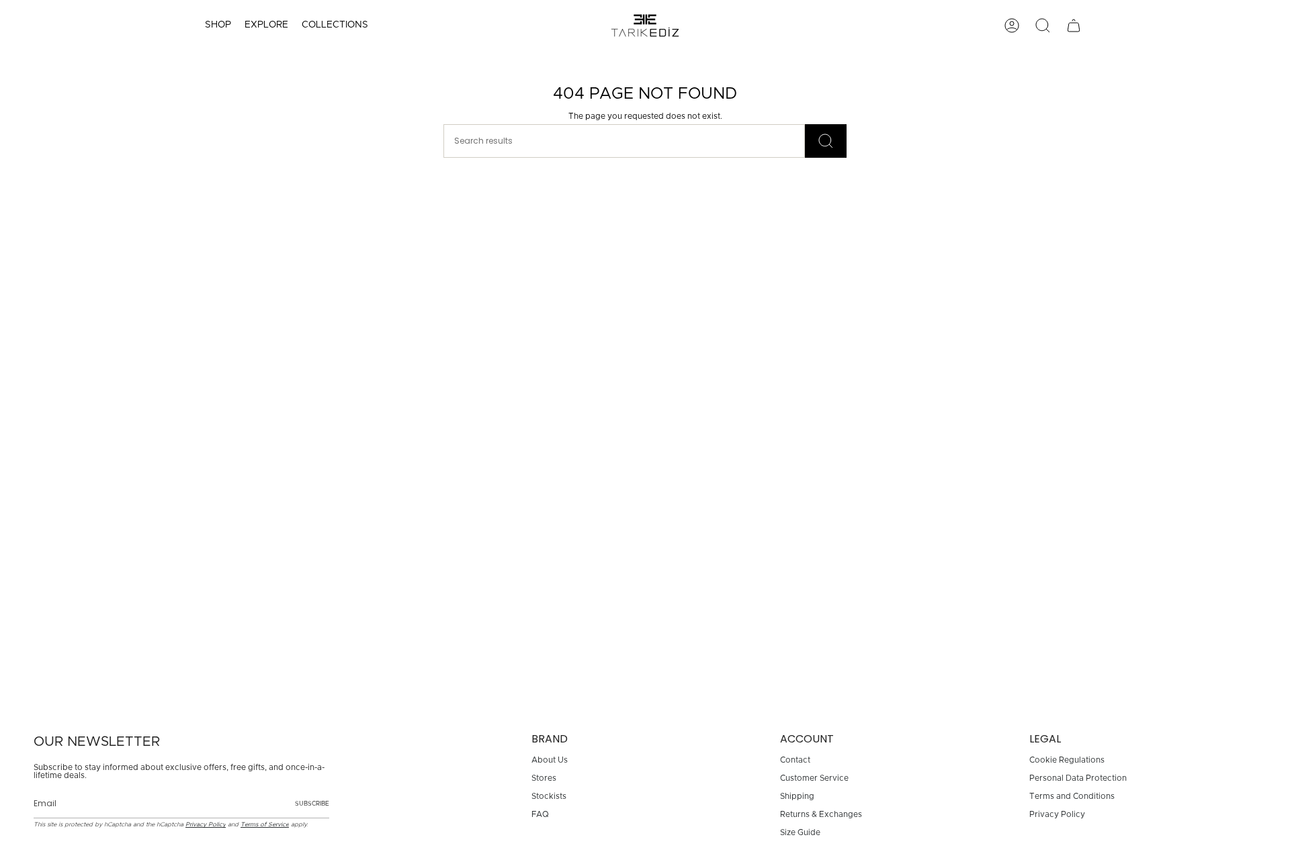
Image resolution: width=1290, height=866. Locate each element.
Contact (795, 760)
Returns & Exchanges (821, 814)
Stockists (548, 796)
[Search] (826, 141)
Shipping (797, 796)
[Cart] (1073, 25)
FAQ (540, 814)
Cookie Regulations (1067, 760)
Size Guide (800, 832)
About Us (549, 760)
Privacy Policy (205, 825)
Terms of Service (265, 825)
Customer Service (814, 778)
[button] (218, 25)
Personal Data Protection (1078, 778)
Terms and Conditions (1072, 796)
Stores (543, 778)
